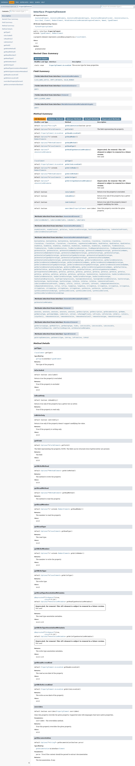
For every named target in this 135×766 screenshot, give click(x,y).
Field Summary (7, 22)
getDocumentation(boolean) (13, 84)
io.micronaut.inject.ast (8, 6)
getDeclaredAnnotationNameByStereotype (50, 262)
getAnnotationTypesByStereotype (99, 255)
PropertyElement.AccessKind (60, 65)
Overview (4, 2)
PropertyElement (25, 6)
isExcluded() (8, 35)
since (47, 599)
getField (68, 129)
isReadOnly (69, 196)
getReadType (69, 146)
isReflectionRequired (42, 328)
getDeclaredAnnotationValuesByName (114, 264)
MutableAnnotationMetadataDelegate (78, 20)
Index (32, 2)
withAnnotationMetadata (81, 328)
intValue (75, 281)
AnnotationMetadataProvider (102, 18)
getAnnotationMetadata (43, 302)
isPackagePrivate (84, 314)
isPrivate (96, 314)
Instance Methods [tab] (55, 119)
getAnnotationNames (119, 250)
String (52, 126)
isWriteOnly (69, 202)
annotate (37, 312)
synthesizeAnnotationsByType (45, 291)
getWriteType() (9, 65)
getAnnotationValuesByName (98, 257)
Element (47, 20)
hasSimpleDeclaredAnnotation (104, 279)
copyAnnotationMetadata (87, 243)
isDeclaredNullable (58, 220)
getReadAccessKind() (11, 75)
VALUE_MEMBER (69, 80)
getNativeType (39, 314)
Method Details (7, 29)
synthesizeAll (107, 288)
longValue (72, 286)
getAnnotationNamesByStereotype (47, 253)
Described (39, 20)
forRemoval (49, 597)
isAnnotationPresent (119, 229)
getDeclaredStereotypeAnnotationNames (97, 267)
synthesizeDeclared (66, 291)
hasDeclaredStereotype (78, 229)
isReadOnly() (8, 39)
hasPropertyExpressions (64, 279)
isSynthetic (39, 316)
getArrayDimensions (42, 337)
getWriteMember (71, 168)
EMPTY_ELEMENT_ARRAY (42, 98)
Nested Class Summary (10, 19)
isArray (68, 337)
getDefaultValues (84, 269)
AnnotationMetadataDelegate (78, 18)
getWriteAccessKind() (11, 78)
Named (104, 20)
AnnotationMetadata (57, 18)
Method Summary (8, 25)
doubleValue (103, 243)
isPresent (85, 283)
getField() (7, 45)
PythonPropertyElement (44, 26)
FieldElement (55, 129)
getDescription (82, 312)
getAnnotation (39, 250)
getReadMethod (70, 143)
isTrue (57, 286)
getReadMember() (10, 55)
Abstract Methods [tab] (74, 119)
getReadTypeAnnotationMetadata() (16, 68)
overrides (69, 208)
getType (68, 161)
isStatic (124, 314)
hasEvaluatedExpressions (44, 279)
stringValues (39, 288)
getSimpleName (52, 314)
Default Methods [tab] (92, 119)
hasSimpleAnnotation (84, 279)
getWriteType (70, 177)
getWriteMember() (10, 61)
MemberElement (57, 20)
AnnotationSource (121, 18)
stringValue (91, 286)
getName (122, 312)
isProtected (106, 314)
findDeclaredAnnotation (57, 248)
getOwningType (66, 326)
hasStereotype (123, 279)
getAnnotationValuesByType (72, 260)
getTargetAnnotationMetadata (45, 272)
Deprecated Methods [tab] (111, 119)
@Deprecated (39, 597)
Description (6, 16)
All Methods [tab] (40, 119)
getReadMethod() (10, 52)
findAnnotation (118, 246)
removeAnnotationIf (83, 316)
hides (76, 326)
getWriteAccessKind (72, 164)
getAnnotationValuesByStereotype (47, 260)
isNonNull (71, 220)
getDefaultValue (120, 267)
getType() (7, 32)
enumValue (38, 246)
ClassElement (55, 146)
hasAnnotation (92, 274)
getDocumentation (72, 126)
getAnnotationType (95, 253)
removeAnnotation (52, 316)
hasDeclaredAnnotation (121, 274)
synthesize (86, 288)
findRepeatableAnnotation (98, 248)
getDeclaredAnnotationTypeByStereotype (50, 264)
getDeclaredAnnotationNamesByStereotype (107, 262)
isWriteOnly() (8, 42)
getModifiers (55, 326)
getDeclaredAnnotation (94, 260)
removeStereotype (99, 316)
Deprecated (24, 2)
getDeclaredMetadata (72, 267)
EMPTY (36, 89)
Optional (44, 126)
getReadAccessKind (72, 133)
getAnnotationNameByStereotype (72, 250)
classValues (39, 243)
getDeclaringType (41, 326)
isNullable (81, 220)
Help (43, 2)
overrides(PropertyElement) (13, 81)
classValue (86, 241)
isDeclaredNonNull (41, 220)
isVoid (85, 337)
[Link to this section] (60, 53)
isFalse (69, 283)
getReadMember (70, 137)
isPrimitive (77, 337)
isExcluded (69, 192)
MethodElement (55, 143)
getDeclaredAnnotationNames (78, 262)
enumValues (76, 246)
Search (37, 2)
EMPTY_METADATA (56, 80)
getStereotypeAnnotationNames (104, 269)
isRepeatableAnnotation (109, 283)
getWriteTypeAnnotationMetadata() (16, 71)
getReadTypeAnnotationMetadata (77, 149)
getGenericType (57, 337)
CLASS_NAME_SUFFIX (41, 80)
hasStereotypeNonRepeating (98, 229)
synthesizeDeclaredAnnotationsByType (49, 293)
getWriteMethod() (10, 48)
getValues (63, 229)
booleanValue (39, 241)
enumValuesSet (39, 229)
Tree (17, 2)
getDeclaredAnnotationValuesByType (48, 267)
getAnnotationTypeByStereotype (46, 255)
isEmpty (62, 283)
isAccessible (85, 326)
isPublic (116, 314)
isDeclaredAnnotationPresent (45, 232)
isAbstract (64, 314)
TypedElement (113, 20)
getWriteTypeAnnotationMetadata (77, 181)
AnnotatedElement (42, 18)
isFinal (73, 314)
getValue (62, 272)
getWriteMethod (71, 174)
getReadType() (9, 58)
